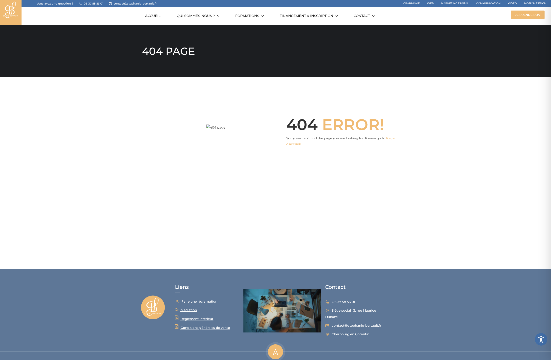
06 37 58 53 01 (93, 3)
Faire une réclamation (199, 301)
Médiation (189, 310)
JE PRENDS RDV (527, 15)
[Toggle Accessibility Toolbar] (541, 339)
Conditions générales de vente (205, 328)
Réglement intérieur (197, 319)
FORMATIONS (247, 16)
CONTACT (362, 16)
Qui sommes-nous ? (196, 16)
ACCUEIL (153, 16)
